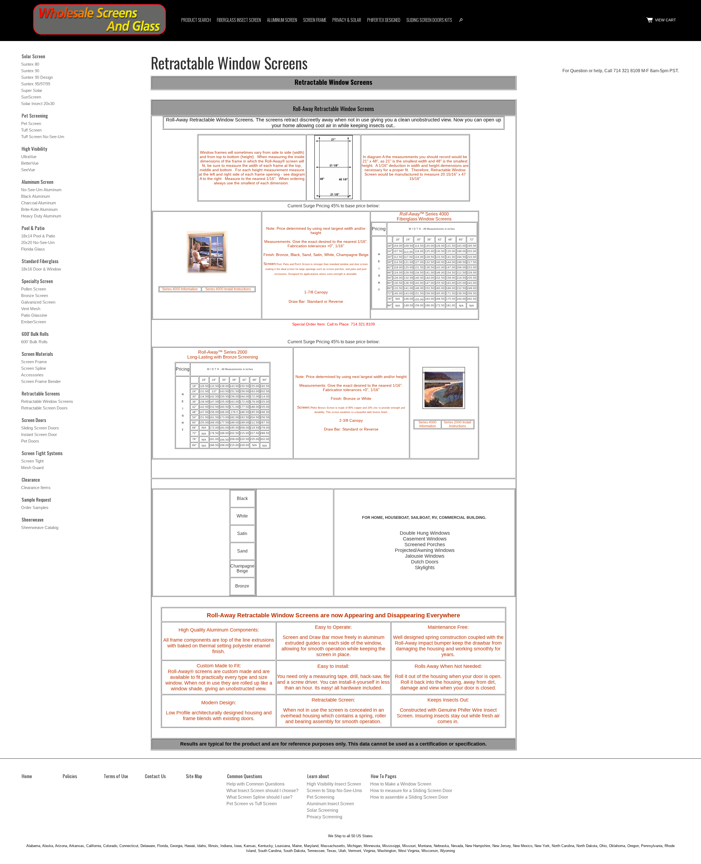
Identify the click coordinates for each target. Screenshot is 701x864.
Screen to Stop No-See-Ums (334, 790)
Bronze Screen (34, 295)
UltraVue (28, 156)
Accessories (32, 375)
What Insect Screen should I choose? (262, 790)
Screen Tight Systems (42, 452)
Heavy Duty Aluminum (41, 216)
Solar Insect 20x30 (37, 103)
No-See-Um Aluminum (41, 189)
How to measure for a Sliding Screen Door (411, 790)
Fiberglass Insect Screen (239, 19)
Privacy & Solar (346, 19)
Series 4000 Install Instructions (228, 289)
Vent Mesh (30, 308)
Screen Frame (314, 19)
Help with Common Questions (255, 784)
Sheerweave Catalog (39, 527)
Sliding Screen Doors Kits (429, 19)
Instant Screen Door (39, 434)
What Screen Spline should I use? (259, 797)
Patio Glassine (34, 315)
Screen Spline (33, 368)
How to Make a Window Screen (400, 784)
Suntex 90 (30, 70)
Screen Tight (32, 461)
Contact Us (155, 775)
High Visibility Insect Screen (334, 784)
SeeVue (28, 169)
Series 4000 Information (180, 289)
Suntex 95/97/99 (35, 84)
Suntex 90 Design (37, 77)
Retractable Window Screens (47, 401)
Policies (70, 775)
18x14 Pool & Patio (38, 236)
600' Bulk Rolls (34, 341)
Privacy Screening (324, 816)
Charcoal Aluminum (38, 202)
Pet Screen (31, 123)
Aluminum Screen (282, 19)
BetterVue (30, 163)
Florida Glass (33, 249)
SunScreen (31, 97)
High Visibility (34, 148)
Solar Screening (322, 810)
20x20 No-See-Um (38, 242)
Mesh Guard (32, 467)
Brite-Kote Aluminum (39, 209)
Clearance (31, 479)
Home (27, 775)
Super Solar (31, 90)
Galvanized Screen (38, 302)
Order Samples (34, 507)
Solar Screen (33, 56)
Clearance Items (36, 487)
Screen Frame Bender (41, 381)
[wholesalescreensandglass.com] (99, 35)
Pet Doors (30, 441)
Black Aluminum (35, 196)
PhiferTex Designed (383, 19)
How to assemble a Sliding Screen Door (409, 797)
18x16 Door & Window (41, 269)
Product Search (196, 19)
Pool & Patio (33, 227)
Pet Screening (35, 115)
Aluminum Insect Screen (330, 803)
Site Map (194, 775)
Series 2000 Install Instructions (457, 424)
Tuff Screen (31, 130)
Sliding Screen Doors (40, 428)
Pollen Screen (33, 289)
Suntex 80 (30, 64)
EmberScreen (33, 321)
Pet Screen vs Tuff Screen (251, 803)
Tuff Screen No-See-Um (42, 136)
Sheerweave (33, 519)
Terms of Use (116, 775)
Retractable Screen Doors (44, 408)
